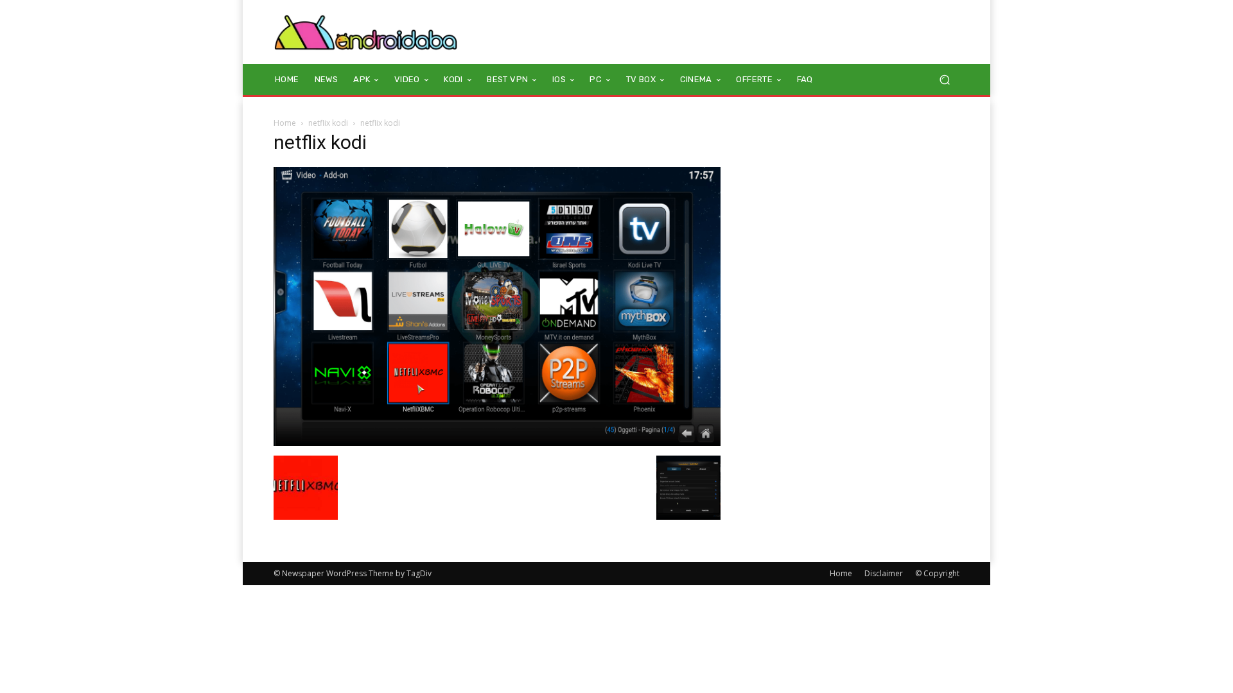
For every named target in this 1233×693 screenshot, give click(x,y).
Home (285, 122)
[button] (944, 80)
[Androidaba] (366, 32)
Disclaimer (883, 573)
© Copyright (937, 573)
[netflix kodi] (497, 442)
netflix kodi (328, 122)
